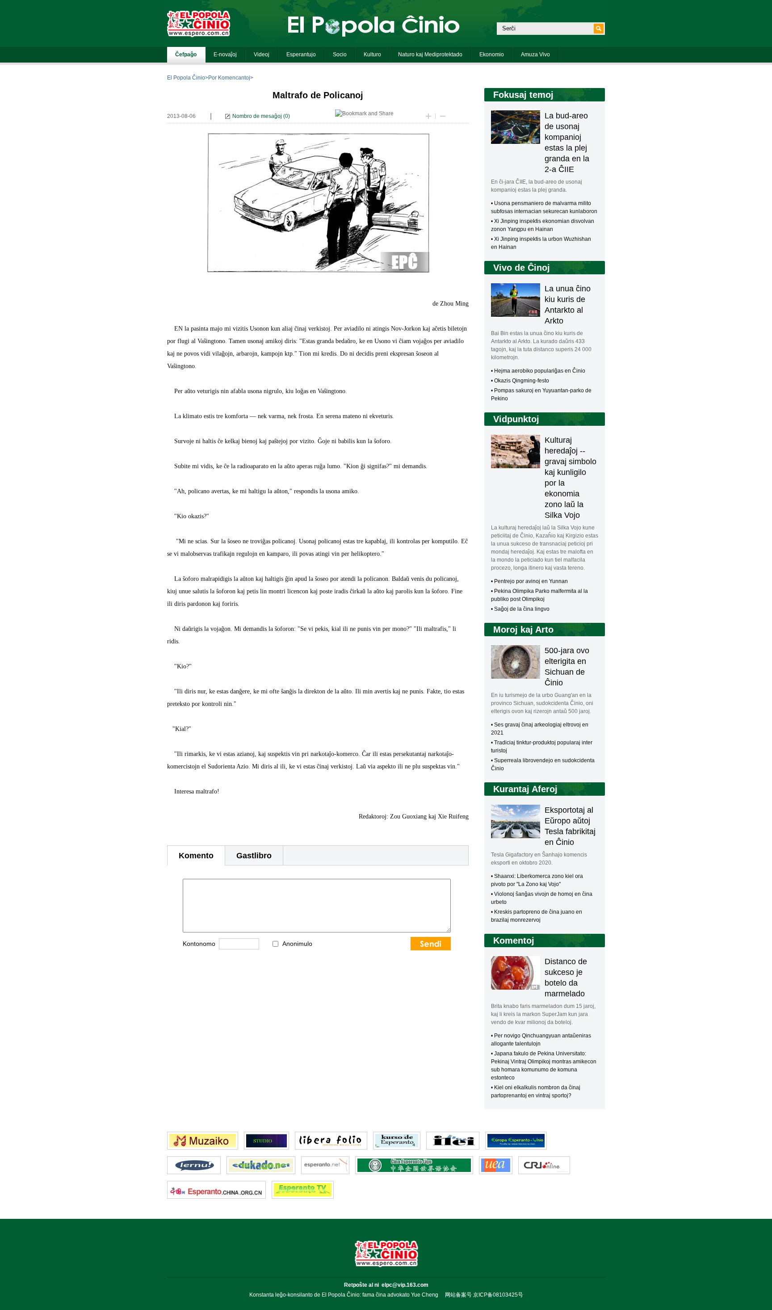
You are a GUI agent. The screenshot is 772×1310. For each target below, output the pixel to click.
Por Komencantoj (229, 78)
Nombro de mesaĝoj (257, 116)
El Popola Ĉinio (186, 78)
